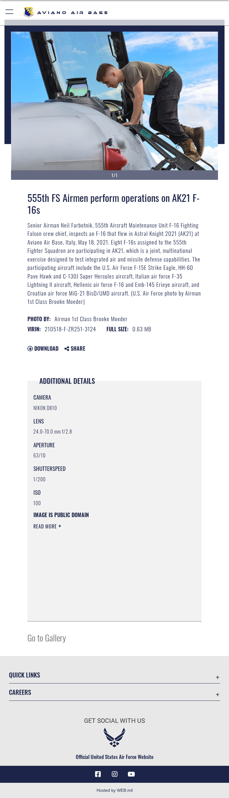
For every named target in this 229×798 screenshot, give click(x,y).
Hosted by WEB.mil (115, 790)
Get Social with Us (114, 720)
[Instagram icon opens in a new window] (114, 774)
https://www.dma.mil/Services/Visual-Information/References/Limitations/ (103, 572)
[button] (9, 12)
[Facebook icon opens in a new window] (97, 774)
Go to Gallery (46, 637)
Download (45, 348)
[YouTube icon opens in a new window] (131, 774)
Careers (20, 692)
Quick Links (24, 674)
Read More (45, 526)
